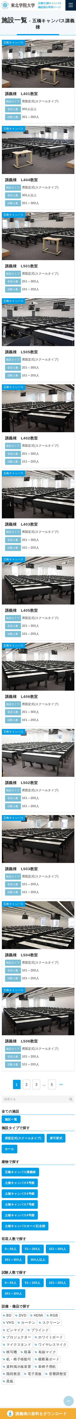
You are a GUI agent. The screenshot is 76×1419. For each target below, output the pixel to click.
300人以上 (38, 1259)
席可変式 (56, 1138)
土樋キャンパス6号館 (20, 1193)
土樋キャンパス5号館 (20, 1182)
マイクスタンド (18, 1344)
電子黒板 (35, 1374)
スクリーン (51, 1322)
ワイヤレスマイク (52, 1344)
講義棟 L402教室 (21, 438)
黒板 (10, 1381)
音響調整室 (58, 1374)
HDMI (38, 1315)
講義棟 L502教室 (21, 783)
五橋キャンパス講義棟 (20, 1172)
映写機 (11, 1352)
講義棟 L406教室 (21, 696)
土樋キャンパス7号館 (20, 1204)
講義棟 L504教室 (21, 955)
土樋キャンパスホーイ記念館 (25, 1226)
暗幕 (27, 1352)
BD (9, 1315)
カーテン (28, 1322)
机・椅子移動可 (18, 1359)
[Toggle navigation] (70, 5)
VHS (10, 1322)
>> (61, 1084)
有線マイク (47, 1352)
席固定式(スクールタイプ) (23, 1138)
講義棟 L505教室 (21, 352)
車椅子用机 (47, 1366)
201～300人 (13, 1259)
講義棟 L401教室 (21, 94)
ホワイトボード (50, 1337)
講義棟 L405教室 (21, 610)
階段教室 (13, 1374)
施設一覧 (11, 1119)
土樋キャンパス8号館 (20, 1215)
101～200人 (57, 1249)
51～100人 (32, 1249)
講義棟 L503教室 (21, 869)
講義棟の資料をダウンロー (41, 1414)
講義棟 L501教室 (21, 266)
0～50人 (11, 1249)
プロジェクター (18, 1337)
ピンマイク (15, 1330)
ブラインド (40, 1330)
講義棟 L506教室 (21, 1041)
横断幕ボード (49, 1359)
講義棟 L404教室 (21, 180)
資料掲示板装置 (18, 1366)
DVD (23, 1315)
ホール (9, 1149)
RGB (54, 1315)
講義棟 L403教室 (21, 524)
